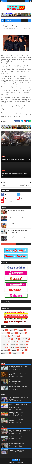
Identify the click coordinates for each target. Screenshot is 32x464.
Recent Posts (8, 244)
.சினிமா (17, 28)
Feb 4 (4, 170)
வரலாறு (22, 350)
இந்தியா (13, 333)
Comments (23, 244)
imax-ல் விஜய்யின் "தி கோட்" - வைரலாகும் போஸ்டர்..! (18, 387)
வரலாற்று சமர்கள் (4, 353)
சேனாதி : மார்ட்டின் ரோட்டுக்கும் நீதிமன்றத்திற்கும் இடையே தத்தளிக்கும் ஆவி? (19, 431)
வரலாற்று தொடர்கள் (17, 353)
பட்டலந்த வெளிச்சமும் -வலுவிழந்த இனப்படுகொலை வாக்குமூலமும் (16, 444)
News (29, 28)
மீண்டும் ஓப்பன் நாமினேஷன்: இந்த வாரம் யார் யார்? (19, 217)
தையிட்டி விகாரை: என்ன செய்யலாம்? (17, 437)
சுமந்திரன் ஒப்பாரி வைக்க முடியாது (16, 450)
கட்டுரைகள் (3, 341)
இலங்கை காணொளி (5, 338)
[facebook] (26, 1)
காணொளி (23, 341)
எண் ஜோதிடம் (24, 338)
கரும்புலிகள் (14, 341)
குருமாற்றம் (3, 344)
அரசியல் (11, 330)
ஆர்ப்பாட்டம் (3, 333)
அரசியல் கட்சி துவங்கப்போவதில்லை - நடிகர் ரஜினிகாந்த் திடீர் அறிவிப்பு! (17, 231)
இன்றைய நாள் (4, 336)
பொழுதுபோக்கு (4, 350)
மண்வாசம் (14, 350)
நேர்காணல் (22, 347)
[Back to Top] (19, 460)
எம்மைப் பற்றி (11, 223)
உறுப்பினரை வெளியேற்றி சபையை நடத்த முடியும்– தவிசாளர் (16, 159)
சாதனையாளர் (22, 344)
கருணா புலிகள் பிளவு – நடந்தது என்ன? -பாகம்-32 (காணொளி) (17, 413)
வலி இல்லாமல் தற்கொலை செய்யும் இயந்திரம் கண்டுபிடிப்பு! (18, 398)
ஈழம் (16, 338)
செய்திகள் (12, 347)
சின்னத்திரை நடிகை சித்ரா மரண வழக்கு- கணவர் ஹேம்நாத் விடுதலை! (18, 380)
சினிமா (2, 347)
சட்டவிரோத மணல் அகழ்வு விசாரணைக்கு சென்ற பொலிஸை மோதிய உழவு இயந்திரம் (16, 143)
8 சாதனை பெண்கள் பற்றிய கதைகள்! (16, 210)
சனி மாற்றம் (13, 344)
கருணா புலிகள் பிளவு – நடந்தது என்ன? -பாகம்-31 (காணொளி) (19, 419)
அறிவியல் (21, 330)
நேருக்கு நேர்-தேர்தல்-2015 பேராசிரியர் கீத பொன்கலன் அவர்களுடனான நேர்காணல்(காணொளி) (18, 405)
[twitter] (28, 1)
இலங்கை (14, 336)
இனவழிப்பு (22, 333)
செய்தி (21, 28)
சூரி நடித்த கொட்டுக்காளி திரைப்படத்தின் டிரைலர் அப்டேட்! (18, 367)
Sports (2, 330)
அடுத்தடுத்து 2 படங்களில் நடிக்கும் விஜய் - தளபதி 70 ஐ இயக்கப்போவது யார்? (19, 373)
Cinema (25, 28)
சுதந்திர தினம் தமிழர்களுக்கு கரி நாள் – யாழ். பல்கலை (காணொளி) (15, 174)
